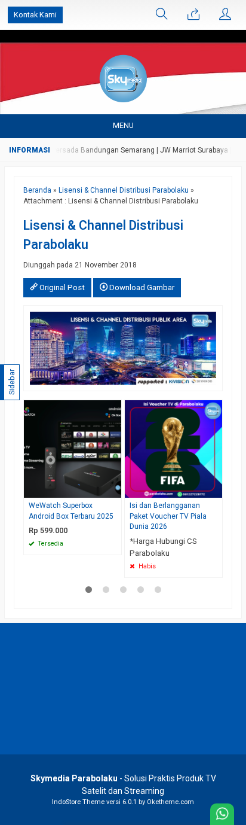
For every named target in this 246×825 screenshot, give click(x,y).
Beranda (37, 190)
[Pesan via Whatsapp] (193, 15)
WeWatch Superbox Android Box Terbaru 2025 (71, 510)
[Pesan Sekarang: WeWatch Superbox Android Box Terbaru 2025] (114, 488)
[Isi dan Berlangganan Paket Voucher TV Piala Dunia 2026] (173, 448)
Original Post (61, 287)
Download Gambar (140, 287)
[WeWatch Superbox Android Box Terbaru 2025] (72, 448)
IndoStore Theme (78, 802)
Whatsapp (95, 542)
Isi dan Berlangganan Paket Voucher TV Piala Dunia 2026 (168, 516)
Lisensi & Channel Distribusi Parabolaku (124, 190)
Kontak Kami (35, 14)
